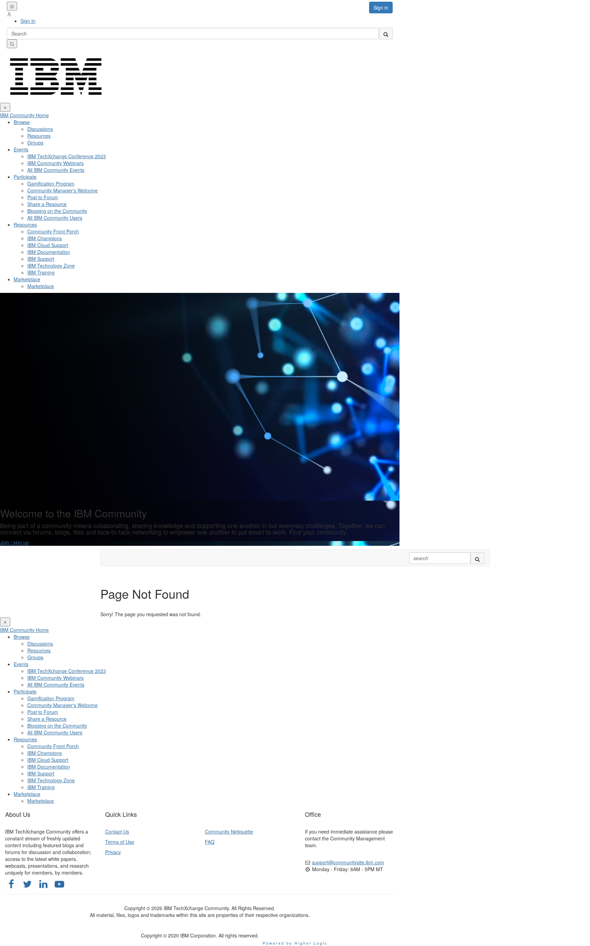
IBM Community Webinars (55, 163)
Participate (25, 176)
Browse (22, 122)
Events (21, 149)
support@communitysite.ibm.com (348, 862)
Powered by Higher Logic (295, 943)
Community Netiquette (229, 831)
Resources (25, 224)
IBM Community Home (24, 115)
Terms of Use (119, 841)
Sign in (381, 7)
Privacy (113, 852)
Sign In (28, 20)
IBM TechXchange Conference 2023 (66, 156)
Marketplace (27, 279)
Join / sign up (14, 542)
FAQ (209, 841)
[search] (386, 33)
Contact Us (117, 831)
